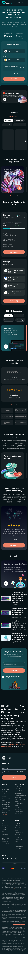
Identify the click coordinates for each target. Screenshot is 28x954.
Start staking (14, 252)
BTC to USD (4, 796)
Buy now (14, 79)
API (2, 823)
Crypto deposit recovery (5, 835)
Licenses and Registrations (19, 924)
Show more (4, 814)
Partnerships (20, 320)
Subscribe (14, 670)
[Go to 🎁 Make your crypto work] (4, 99)
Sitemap (17, 851)
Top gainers (8, 120)
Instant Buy (4, 787)
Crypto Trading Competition (19, 812)
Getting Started (19, 793)
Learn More (13, 208)
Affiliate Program (6, 832)
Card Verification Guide (19, 804)
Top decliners (19, 120)
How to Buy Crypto (20, 791)
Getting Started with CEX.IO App (20, 796)
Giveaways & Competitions (18, 808)
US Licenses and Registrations (19, 888)
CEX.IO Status (14, 863)
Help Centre (18, 848)
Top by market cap (19, 124)
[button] (20, 216)
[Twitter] (3, 858)
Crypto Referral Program (5, 828)
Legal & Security (19, 832)
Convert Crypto (5, 844)
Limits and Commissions (18, 787)
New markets (7, 124)
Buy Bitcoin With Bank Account (6, 803)
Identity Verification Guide (20, 800)
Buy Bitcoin (4, 791)
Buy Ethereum (5, 793)
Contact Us (18, 827)
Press (16, 841)
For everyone (19, 315)
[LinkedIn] (15, 858)
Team (16, 830)
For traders (8, 315)
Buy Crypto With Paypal (6, 799)
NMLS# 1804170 (11, 882)
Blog (16, 844)
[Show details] (19, 188)
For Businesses (8, 320)
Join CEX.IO (14, 545)
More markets (13, 116)
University (17, 825)
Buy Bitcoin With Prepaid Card (6, 807)
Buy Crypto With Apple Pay (6, 811)
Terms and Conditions (14, 73)
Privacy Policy (18, 837)
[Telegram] (7, 858)
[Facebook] (11, 858)
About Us (17, 823)
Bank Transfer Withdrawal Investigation (5, 839)
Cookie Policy (18, 839)
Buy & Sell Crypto (6, 789)
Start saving (14, 301)
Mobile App (5, 825)
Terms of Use (18, 834)
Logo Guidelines (19, 846)
